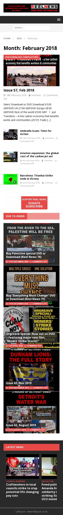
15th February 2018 (31, 138)
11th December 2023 (18, 261)
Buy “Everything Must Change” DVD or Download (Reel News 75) (30, 297)
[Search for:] (31, 27)
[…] (49, 120)
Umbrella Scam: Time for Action (35, 132)
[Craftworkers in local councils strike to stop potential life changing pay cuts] (22, 466)
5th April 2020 (16, 346)
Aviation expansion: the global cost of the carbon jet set (39, 154)
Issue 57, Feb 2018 (19, 90)
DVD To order (15, 216)
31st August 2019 (17, 430)
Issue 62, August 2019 (21, 425)
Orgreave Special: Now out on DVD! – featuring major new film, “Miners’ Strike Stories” (30, 337)
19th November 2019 (19, 388)
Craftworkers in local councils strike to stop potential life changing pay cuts (22, 490)
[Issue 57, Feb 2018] (31, 70)
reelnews (36, 95)
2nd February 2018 (31, 182)
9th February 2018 (31, 160)
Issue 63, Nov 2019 (18, 383)
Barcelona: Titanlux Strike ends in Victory (36, 177)
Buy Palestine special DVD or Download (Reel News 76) (26, 255)
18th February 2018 (16, 95)
